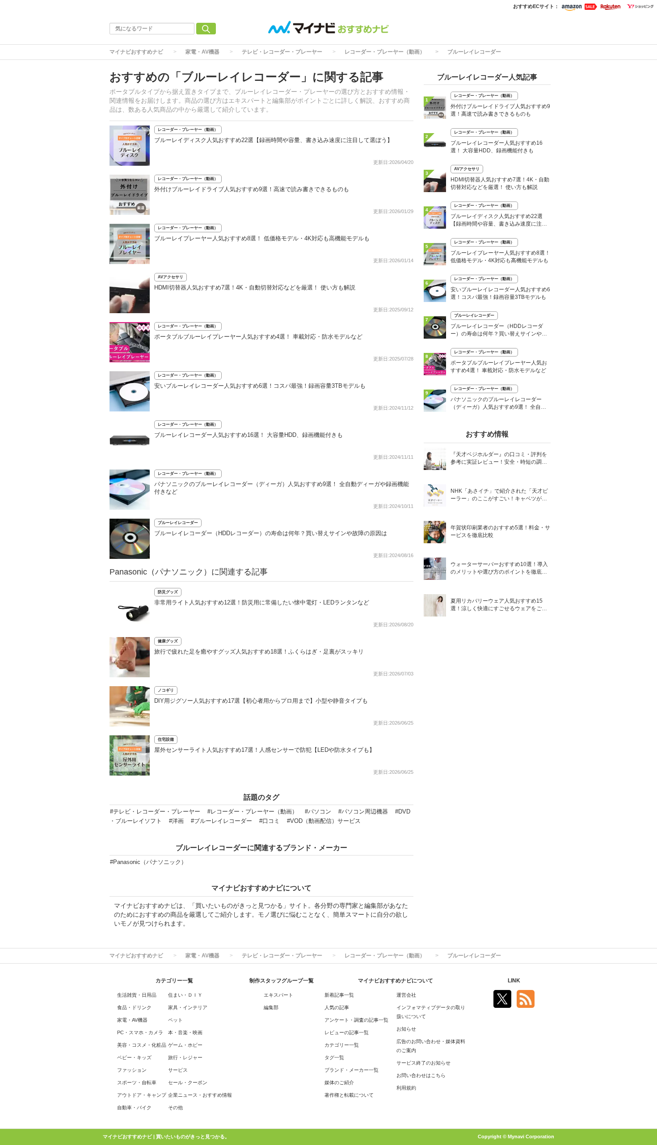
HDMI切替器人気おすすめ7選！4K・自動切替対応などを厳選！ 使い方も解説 (254, 287)
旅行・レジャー (185, 1057)
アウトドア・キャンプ (141, 1095)
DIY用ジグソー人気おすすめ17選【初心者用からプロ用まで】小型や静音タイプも (261, 700)
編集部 (271, 1007)
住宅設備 (166, 739)
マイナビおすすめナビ (136, 52)
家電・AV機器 (202, 52)
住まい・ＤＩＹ (185, 995)
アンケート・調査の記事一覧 (356, 1020)
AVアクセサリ (170, 277)
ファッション (132, 1070)
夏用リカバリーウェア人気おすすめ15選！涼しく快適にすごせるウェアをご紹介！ (499, 605)
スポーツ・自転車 (136, 1082)
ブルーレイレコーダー (474, 52)
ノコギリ (166, 690)
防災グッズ (168, 592)
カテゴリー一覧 (341, 1045)
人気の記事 (336, 1007)
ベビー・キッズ (134, 1057)
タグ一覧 (334, 1057)
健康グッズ (168, 641)
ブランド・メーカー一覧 (351, 1070)
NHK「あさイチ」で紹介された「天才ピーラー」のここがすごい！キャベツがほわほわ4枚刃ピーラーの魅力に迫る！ (499, 495)
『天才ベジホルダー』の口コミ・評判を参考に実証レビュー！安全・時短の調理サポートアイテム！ (499, 459)
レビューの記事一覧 (346, 1032)
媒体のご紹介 (339, 1082)
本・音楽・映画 (185, 1032)
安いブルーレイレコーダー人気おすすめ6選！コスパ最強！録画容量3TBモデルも (260, 385)
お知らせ (406, 1029)
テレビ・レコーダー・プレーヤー (282, 52)
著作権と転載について (349, 1095)
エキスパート (278, 995)
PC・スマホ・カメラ (140, 1032)
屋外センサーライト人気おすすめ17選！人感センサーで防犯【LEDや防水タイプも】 (264, 750)
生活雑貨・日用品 (136, 995)
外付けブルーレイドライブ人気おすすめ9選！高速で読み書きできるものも (251, 189)
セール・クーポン (187, 1082)
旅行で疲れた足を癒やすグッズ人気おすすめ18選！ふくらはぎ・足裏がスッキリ (259, 651)
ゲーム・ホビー (185, 1045)
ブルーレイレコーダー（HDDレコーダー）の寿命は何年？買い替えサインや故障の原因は (270, 533)
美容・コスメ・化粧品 (141, 1045)
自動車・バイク (134, 1107)
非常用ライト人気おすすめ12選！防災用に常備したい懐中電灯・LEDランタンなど (261, 602)
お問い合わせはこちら (421, 1075)
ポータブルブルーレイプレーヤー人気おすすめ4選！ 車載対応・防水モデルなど (258, 336)
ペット (175, 1020)
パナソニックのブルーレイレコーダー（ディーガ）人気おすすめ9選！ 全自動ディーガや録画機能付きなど (498, 404)
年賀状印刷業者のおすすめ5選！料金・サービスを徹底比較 (500, 531)
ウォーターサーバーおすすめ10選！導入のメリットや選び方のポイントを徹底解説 (499, 569)
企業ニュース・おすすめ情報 (200, 1095)
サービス (178, 1070)
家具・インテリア (187, 1007)
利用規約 (406, 1087)
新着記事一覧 (339, 995)
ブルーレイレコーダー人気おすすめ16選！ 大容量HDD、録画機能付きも (248, 435)
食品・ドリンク (134, 1007)
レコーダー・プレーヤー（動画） (385, 52)
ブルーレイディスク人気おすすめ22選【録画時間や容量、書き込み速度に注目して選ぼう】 (273, 140)
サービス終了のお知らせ (423, 1062)
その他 (175, 1107)
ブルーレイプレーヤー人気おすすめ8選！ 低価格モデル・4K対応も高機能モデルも (262, 238)
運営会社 (406, 995)
